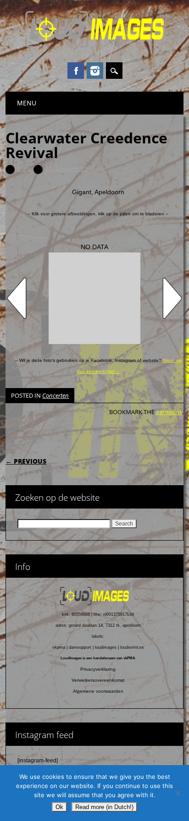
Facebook (75, 70)
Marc (23, 168)
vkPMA (129, 658)
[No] (177, 793)
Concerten (55, 395)
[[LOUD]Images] (94, 45)
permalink (169, 412)
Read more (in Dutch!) (104, 807)
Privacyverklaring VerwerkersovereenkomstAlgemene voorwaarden (98, 680)
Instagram (95, 70)
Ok (59, 807)
